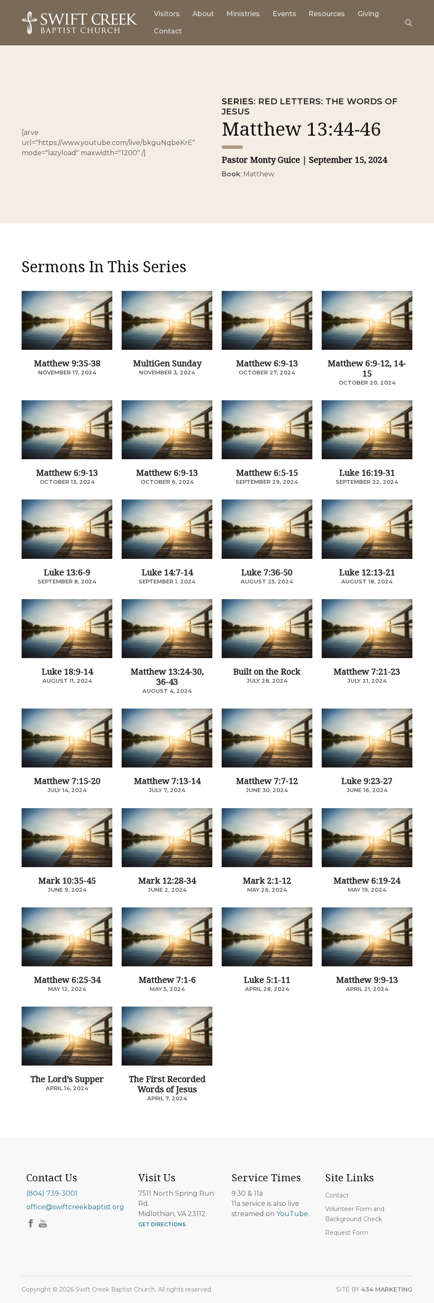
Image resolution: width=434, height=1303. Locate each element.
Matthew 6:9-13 (267, 363)
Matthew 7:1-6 (167, 979)
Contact (337, 1195)
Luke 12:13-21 (367, 572)
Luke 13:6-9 (67, 572)
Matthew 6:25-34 (67, 979)
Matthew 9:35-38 (67, 363)
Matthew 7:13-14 (167, 781)
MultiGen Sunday (167, 363)
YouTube (292, 1214)
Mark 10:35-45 (67, 880)
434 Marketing (386, 1289)
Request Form (346, 1232)
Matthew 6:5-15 (267, 472)
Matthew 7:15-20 (67, 781)
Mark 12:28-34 (167, 880)
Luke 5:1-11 (267, 979)
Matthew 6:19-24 (367, 880)
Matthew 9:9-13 (367, 979)
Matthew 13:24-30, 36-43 (167, 676)
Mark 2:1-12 (267, 880)
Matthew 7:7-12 (267, 781)
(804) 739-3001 (52, 1193)
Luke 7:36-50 (266, 572)
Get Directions (162, 1224)
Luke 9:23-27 (366, 781)
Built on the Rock (266, 671)
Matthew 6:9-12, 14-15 (367, 368)
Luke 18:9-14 (67, 671)
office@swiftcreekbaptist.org (75, 1207)
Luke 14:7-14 (167, 572)
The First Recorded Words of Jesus (167, 1084)
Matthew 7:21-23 (367, 671)
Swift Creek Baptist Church (80, 23)
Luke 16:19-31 (367, 472)
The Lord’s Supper (67, 1079)
